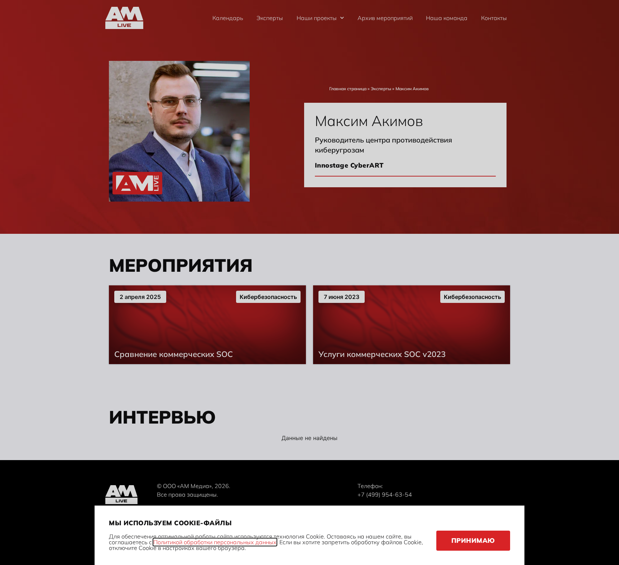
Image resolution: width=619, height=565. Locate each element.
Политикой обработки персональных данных (215, 542)
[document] (309, 282)
